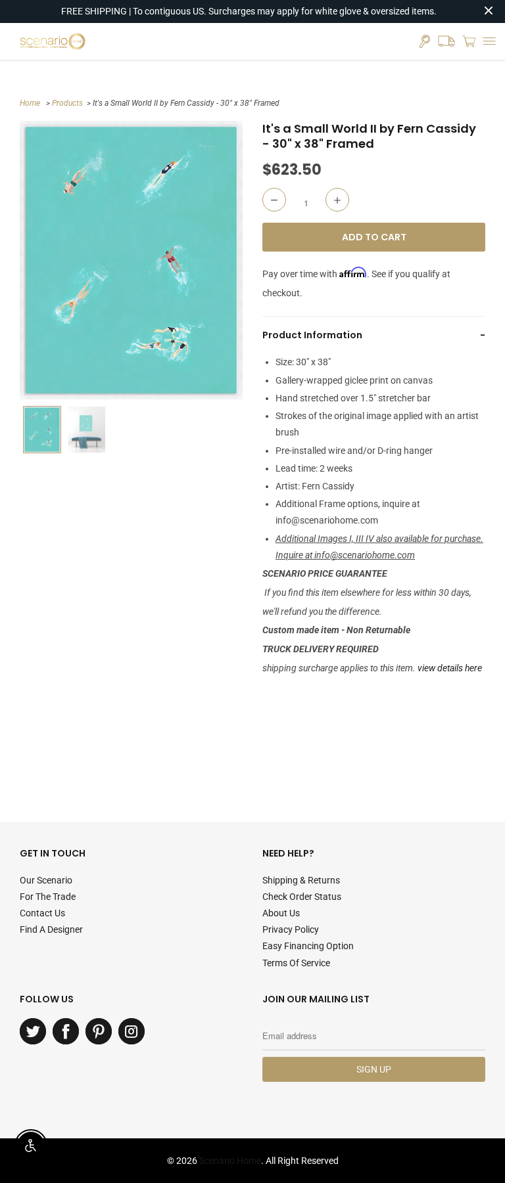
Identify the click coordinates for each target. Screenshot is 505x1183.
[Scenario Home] (52, 41)
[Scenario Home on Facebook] (66, 1031)
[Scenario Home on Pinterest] (98, 1031)
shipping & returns (301, 880)
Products (67, 103)
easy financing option (308, 946)
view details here (450, 668)
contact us (42, 913)
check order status (301, 896)
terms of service (296, 963)
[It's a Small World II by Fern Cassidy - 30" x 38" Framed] (131, 260)
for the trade (48, 896)
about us (281, 913)
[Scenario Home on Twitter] (33, 1031)
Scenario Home (230, 1160)
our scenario (46, 880)
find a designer (51, 929)
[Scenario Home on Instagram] (131, 1031)
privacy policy (290, 929)
